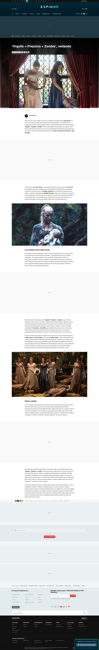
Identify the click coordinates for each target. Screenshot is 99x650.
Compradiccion (70, 628)
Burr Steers (42, 500)
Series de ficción (15, 594)
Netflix (26, 597)
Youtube (84, 14)
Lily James (49, 500)
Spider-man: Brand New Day (29, 603)
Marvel (44, 36)
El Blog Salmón (81, 624)
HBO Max (40, 599)
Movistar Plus (15, 597)
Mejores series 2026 (23, 585)
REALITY (32, 13)
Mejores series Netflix (59, 585)
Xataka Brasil (14, 642)
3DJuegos (25, 624)
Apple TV (14, 599)
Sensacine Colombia (38, 642)
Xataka (13, 624)
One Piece (33, 36)
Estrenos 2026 (42, 585)
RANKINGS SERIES (56, 13)
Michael (28, 36)
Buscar (84, 613)
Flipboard (81, 14)
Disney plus (40, 594)
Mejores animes (68, 585)
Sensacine (36, 624)
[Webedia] (16, 618)
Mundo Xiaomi (15, 632)
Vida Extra (25, 626)
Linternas (40, 602)
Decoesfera (69, 626)
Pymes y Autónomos (82, 626)
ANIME (38, 13)
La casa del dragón (16, 602)
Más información (49, 648)
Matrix (68, 36)
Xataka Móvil (14, 626)
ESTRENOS (24, 13)
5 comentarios (17, 52)
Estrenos (31, 500)
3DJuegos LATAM (26, 640)
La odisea (23, 36)
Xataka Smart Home (16, 630)
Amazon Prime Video (29, 594)
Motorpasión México (60, 640)
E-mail (28, 52)
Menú (15, 9)
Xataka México (15, 640)
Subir (83, 618)
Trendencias (69, 624)
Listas (39, 597)
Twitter (86, 14)
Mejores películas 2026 (33, 585)
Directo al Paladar (48, 624)
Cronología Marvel (76, 585)
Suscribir (73, 595)
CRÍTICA (17, 13)
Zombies (61, 500)
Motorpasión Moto (59, 626)
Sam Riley (55, 500)
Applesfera (14, 628)
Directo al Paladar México (48, 641)
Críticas (35, 500)
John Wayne (57, 36)
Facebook (79, 14)
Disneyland (63, 36)
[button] (33, 115)
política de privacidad (66, 598)
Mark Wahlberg (50, 36)
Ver (50, 536)
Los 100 (72, 36)
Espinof (49, 6)
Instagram (77, 14)
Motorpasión (58, 624)
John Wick (39, 36)
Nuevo (83, 9)
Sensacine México (37, 640)
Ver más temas (16, 607)
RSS (66, 606)
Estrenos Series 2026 (50, 585)
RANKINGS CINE (46, 13)
